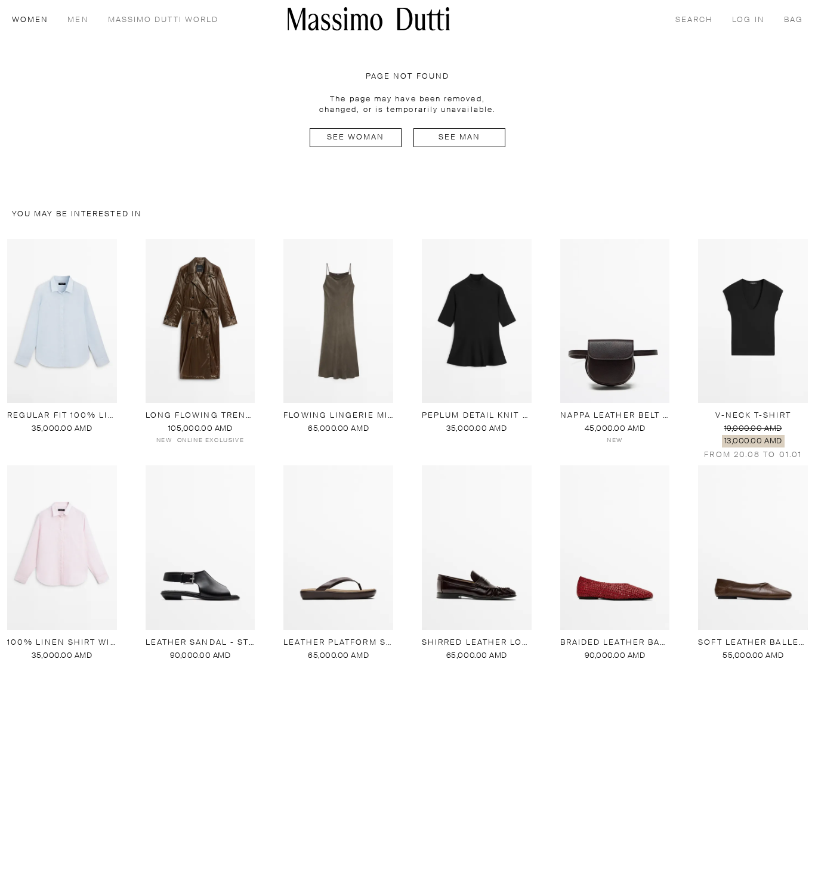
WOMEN (30, 20)
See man (460, 137)
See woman (356, 137)
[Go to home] (368, 19)
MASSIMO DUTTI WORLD (163, 20)
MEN (77, 20)
